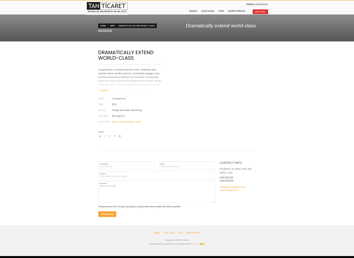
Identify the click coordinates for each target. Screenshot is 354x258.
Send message (107, 214)
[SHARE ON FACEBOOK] (105, 136)
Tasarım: (196, 244)
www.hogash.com (229, 190)
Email (162, 164)
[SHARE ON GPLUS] (110, 136)
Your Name (104, 164)
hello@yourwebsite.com (233, 187)
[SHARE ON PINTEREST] (115, 136)
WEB (138, 121)
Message (103, 183)
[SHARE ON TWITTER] (100, 136)
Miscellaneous (126, 121)
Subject (103, 174)
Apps (115, 121)
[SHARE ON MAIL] (120, 136)
